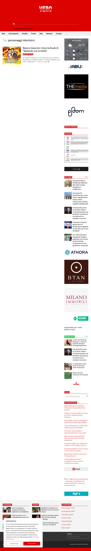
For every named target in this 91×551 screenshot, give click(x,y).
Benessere (49, 33)
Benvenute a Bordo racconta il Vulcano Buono (75, 455)
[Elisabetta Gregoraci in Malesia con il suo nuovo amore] (36, 510)
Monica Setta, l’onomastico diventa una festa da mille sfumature (74, 438)
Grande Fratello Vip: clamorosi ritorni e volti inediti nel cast (75, 444)
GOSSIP (35, 504)
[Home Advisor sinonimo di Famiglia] (68, 375)
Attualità (25, 33)
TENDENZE (7, 504)
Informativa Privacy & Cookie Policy (79, 544)
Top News (65, 514)
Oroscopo (59, 33)
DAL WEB (68, 177)
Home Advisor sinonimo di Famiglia (80, 374)
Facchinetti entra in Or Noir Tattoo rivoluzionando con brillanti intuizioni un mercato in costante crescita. (80, 213)
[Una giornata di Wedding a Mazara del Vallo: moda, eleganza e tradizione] (68, 183)
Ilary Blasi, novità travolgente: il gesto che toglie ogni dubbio (75, 421)
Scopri (86, 177)
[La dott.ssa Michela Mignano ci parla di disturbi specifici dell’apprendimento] (68, 342)
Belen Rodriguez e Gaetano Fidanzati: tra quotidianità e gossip (74, 408)
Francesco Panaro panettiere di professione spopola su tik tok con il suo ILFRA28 (80, 226)
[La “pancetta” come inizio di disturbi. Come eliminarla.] (68, 366)
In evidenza (26, 54)
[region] (23, 532)
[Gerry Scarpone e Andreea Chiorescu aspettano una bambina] (7, 510)
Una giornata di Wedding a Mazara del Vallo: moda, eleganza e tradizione (80, 185)
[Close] (41, 518)
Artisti (64, 524)
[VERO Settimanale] (45, 11)
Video (41, 33)
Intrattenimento (13, 33)
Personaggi (66, 508)
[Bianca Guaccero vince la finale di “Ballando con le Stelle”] (12, 55)
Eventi (64, 518)
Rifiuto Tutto (14, 543)
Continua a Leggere (42, 61)
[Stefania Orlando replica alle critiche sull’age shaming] (36, 517)
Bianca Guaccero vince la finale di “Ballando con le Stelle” (40, 49)
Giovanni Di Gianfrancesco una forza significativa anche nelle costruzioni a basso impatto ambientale (80, 198)
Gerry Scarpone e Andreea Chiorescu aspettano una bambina (20, 510)
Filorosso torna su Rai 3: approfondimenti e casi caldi (75, 432)
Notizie (31, 54)
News (64, 528)
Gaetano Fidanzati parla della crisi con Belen (49, 524)
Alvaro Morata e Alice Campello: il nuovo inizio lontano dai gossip (73, 461)
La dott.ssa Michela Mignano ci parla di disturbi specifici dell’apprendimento (80, 342)
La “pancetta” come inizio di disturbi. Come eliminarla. (79, 365)
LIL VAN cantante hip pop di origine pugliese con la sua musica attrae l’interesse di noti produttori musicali (80, 240)
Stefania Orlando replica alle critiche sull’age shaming (50, 517)
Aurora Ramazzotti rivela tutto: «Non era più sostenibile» (76, 427)
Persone (33, 33)
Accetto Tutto (32, 543)
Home (3, 33)
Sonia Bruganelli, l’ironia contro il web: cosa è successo (76, 450)
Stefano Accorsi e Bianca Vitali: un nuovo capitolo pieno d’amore (76, 415)
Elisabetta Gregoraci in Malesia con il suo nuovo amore (50, 510)
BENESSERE (69, 336)
